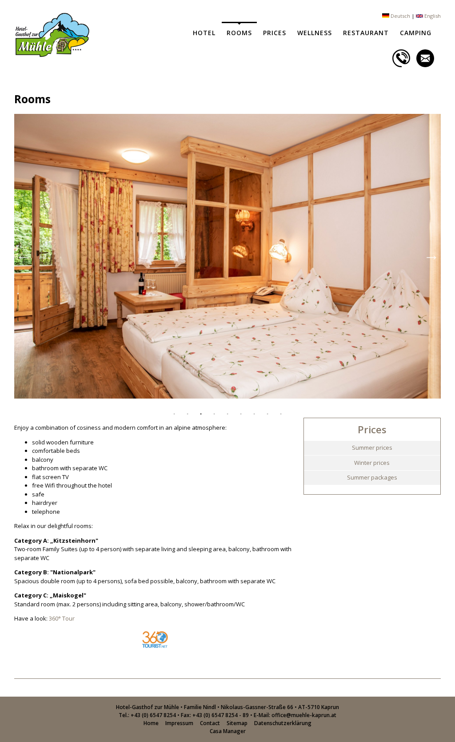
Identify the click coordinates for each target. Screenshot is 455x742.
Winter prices (372, 463)
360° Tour (62, 618)
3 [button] (200, 414)
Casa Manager (228, 731)
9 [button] (280, 414)
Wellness (314, 32)
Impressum (179, 723)
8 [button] (267, 414)
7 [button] (254, 414)
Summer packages (372, 477)
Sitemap (237, 723)
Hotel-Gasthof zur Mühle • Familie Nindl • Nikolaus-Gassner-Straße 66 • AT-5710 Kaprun (227, 707)
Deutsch (399, 15)
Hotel (204, 32)
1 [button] (174, 414)
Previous (23, 255)
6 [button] (240, 414)
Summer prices (372, 448)
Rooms (239, 32)
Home (151, 723)
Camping (415, 32)
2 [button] (187, 414)
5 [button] (227, 414)
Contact (210, 723)
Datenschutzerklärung (282, 723)
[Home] (51, 55)
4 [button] (214, 414)
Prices (274, 32)
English (432, 15)
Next (431, 255)
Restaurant (366, 32)
